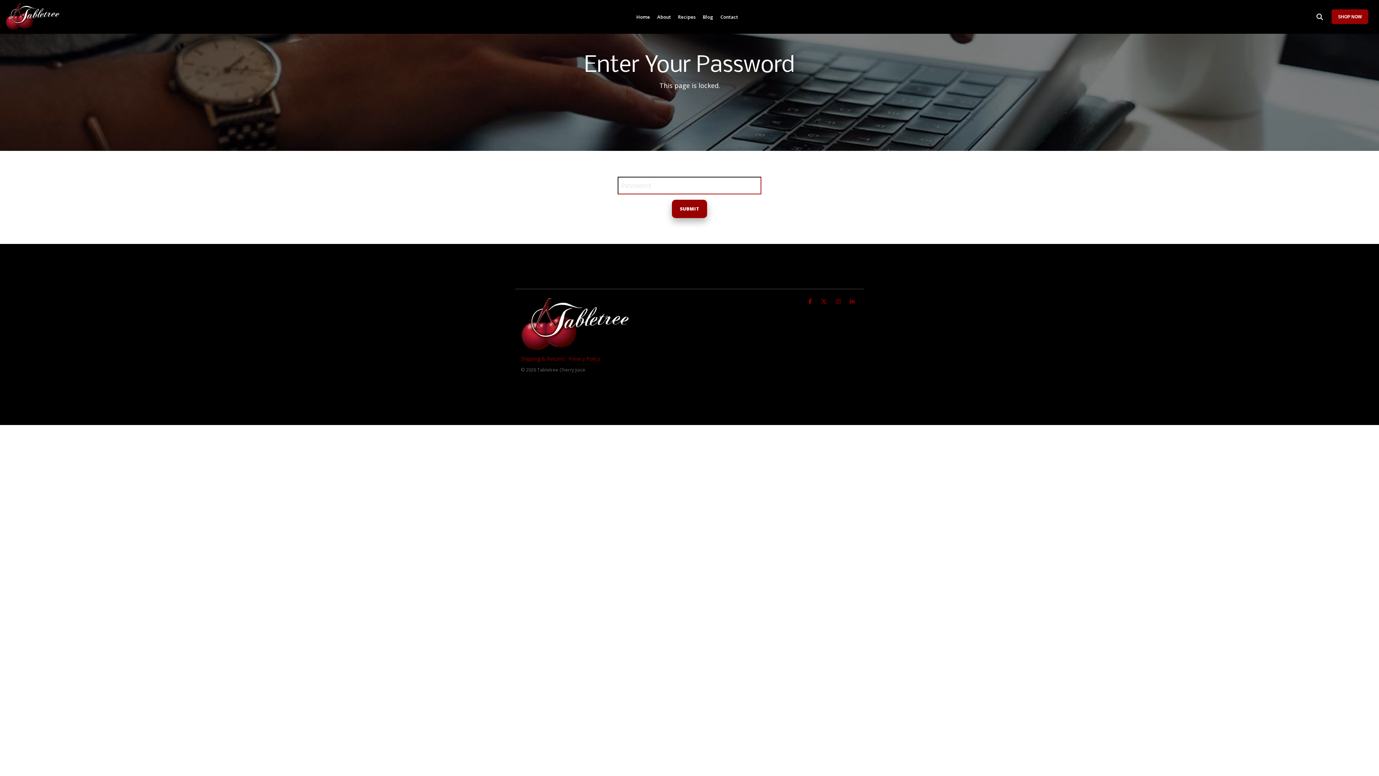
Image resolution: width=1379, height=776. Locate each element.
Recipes (687, 17)
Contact (729, 17)
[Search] (1319, 16)
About (664, 17)
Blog (708, 17)
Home (643, 17)
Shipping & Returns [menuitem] (543, 358)
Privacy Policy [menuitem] (584, 358)
